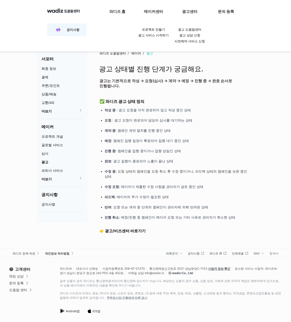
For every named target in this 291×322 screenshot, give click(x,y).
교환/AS (48, 102)
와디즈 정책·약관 (24, 253)
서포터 (48, 58)
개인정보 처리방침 (57, 253)
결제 (45, 77)
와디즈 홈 (117, 11)
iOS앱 (96, 311)
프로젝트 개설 (52, 136)
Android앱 (73, 311)
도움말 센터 (18, 290)
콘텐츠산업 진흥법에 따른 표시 (127, 297)
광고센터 (189, 11)
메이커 (48, 126)
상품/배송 (49, 94)
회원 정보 (49, 68)
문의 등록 (226, 11)
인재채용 (238, 253)
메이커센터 (153, 11)
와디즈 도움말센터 (112, 53)
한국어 (273, 253)
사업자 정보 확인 (219, 268)
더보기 (47, 111)
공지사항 (50, 194)
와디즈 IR (215, 253)
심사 (45, 153)
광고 (45, 162)
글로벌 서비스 (52, 145)
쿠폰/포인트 (51, 85)
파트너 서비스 (52, 170)
